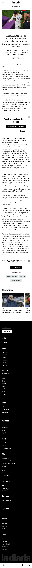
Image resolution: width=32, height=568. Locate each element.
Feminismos (5, 373)
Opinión (4, 386)
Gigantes (4, 433)
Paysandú (5, 412)
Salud (3, 391)
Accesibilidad (6, 544)
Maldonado (5, 409)
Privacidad (5, 547)
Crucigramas (5, 475)
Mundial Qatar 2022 (12, 276)
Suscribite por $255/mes (16, 127)
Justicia (4, 378)
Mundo (4, 384)
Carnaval (4, 355)
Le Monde (5, 427)
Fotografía (5, 470)
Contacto (4, 549)
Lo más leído (5, 458)
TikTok (4, 529)
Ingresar (6, 327)
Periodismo (5, 443)
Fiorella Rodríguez (6, 64)
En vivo (4, 466)
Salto (3, 415)
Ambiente (5, 352)
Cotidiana (5, 360)
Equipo (4, 503)
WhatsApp (5, 521)
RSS (3, 515)
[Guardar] (13, 58)
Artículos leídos (6, 448)
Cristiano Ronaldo (16, 280)
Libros (3, 381)
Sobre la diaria (6, 500)
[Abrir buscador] (29, 2)
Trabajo (4, 394)
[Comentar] (18, 58)
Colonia (4, 407)
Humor (4, 473)
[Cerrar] (29, 117)
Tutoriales (5, 541)
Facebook (5, 526)
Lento (3, 430)
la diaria (4, 425)
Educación (5, 370)
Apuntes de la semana (8, 463)
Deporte (13, 6)
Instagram (5, 523)
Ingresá (22, 131)
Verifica (4, 397)
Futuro (4, 376)
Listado (4, 486)
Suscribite (6, 331)
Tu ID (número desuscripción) (7, 489)
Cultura (4, 362)
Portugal (22, 276)
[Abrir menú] (3, 2)
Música (4, 445)
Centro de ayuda (7, 539)
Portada (4, 342)
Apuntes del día (6, 461)
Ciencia (4, 357)
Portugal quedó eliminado (18, 70)
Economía (5, 368)
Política (4, 389)
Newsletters (5, 513)
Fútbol (19, 6)
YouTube (4, 518)
